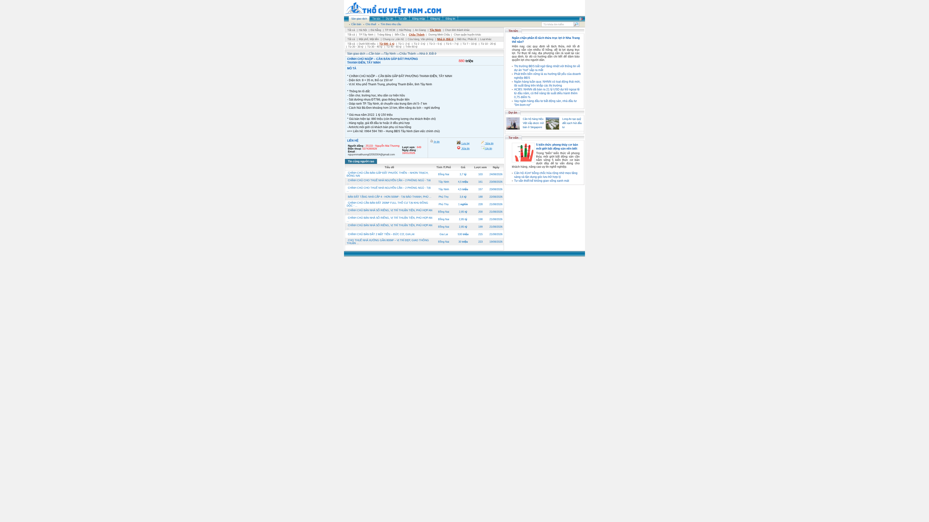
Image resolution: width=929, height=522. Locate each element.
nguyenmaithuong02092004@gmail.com (371, 154)
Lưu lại (465, 143)
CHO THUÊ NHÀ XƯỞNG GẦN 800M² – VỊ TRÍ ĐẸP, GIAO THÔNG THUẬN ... (388, 242)
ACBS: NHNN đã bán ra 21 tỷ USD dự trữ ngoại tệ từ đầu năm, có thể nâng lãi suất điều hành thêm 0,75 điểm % (547, 93)
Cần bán (374, 53)
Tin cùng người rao (361, 161)
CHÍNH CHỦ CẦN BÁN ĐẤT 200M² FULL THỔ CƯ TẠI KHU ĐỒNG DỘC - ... (387, 204)
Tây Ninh (435, 30)
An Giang (420, 30)
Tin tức (513, 31)
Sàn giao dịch (356, 53)
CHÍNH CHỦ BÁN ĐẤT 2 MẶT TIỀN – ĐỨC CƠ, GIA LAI (381, 234)
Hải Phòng (405, 30)
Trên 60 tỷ (411, 46)
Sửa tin (489, 143)
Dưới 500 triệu (367, 43)
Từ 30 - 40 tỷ (374, 46)
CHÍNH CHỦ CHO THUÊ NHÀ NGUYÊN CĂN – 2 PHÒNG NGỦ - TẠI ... (389, 182)
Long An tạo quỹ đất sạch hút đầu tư (572, 123)
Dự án (513, 112)
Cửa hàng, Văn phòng (420, 39)
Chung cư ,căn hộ (393, 39)
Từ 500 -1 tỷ (386, 43)
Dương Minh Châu (439, 34)
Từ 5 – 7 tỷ (452, 43)
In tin (436, 141)
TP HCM (390, 30)
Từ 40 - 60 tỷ (394, 46)
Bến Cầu (400, 34)
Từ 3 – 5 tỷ (435, 43)
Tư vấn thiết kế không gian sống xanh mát (541, 180)
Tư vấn (513, 137)
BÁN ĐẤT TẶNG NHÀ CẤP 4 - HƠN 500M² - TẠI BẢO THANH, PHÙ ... (389, 196)
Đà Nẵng (376, 30)
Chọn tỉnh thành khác (457, 30)
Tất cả (351, 30)
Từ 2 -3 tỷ (419, 43)
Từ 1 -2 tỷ (404, 43)
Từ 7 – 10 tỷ (470, 43)
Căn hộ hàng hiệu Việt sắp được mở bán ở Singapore (533, 123)
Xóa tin (465, 148)
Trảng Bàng (384, 34)
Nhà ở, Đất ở (445, 39)
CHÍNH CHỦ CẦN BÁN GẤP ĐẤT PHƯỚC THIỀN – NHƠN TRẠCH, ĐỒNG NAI (387, 174)
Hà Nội (363, 30)
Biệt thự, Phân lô (466, 39)
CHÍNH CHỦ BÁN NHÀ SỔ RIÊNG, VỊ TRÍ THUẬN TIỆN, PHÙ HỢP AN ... (389, 212)
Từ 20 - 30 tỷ (355, 46)
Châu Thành (417, 34)
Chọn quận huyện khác (467, 34)
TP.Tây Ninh (366, 34)
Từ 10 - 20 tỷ (488, 43)
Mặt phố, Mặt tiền (369, 39)
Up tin (488, 148)
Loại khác (486, 39)
